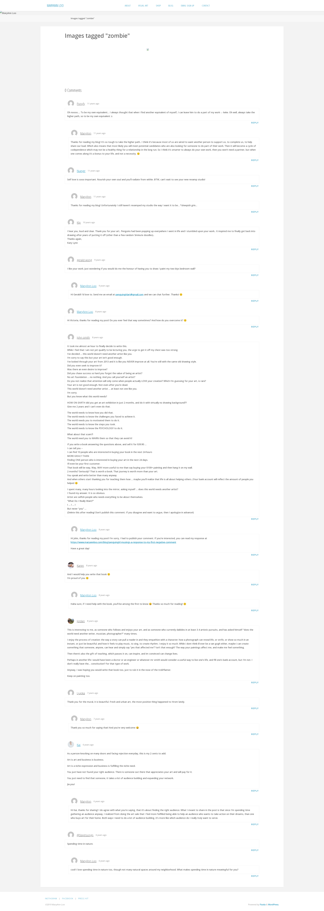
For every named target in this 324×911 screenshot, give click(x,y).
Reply (255, 122)
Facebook (67, 898)
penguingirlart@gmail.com (130, 294)
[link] (217, 5)
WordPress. (273, 904)
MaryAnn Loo (55, 5)
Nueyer (81, 171)
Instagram (51, 898)
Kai (78, 745)
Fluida (262, 904)
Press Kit (83, 898)
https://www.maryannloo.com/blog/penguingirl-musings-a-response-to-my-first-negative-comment (123, 542)
